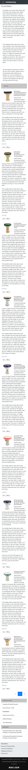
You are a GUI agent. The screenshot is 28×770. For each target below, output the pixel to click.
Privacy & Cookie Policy (8, 746)
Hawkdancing (11, 2)
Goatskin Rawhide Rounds (10, 704)
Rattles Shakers (7, 719)
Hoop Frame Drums (8, 715)
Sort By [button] (6, 86)
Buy (9, 147)
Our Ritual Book (7, 722)
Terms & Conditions (7, 748)
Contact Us (4, 753)
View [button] (4, 147)
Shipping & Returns (6, 751)
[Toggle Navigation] (3, 2)
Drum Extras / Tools (8, 708)
